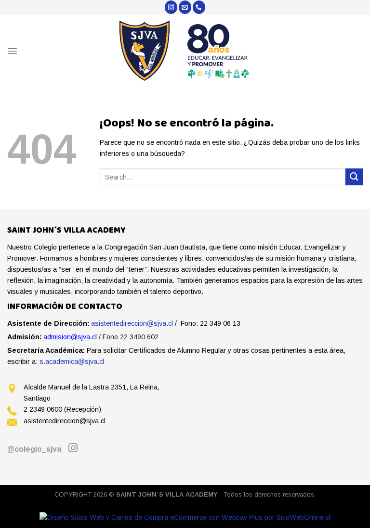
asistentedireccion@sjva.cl (132, 323)
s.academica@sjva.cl (72, 361)
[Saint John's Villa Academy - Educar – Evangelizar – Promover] (185, 50)
